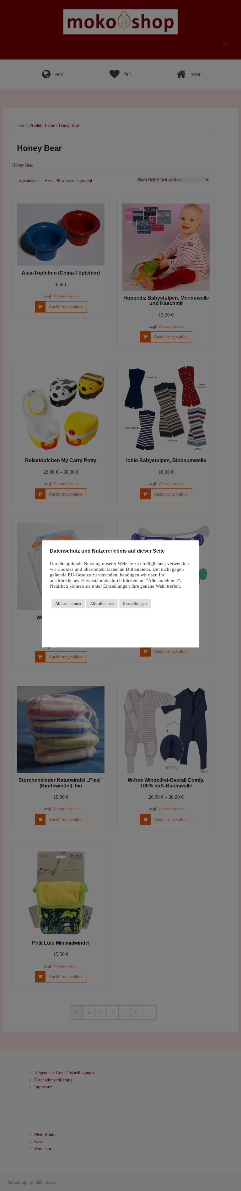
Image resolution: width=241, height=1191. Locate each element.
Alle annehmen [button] (68, 603)
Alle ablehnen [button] (102, 603)
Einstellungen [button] (135, 603)
